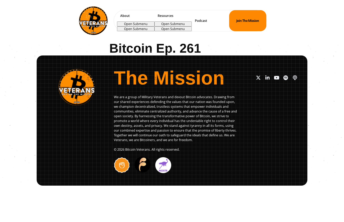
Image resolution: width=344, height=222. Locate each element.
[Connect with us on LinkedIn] (267, 77)
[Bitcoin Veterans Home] (93, 20)
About (125, 16)
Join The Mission (247, 20)
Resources (165, 16)
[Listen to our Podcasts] (295, 77)
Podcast (201, 20)
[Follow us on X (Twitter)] (258, 77)
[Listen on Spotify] (286, 77)
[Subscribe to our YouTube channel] (277, 77)
